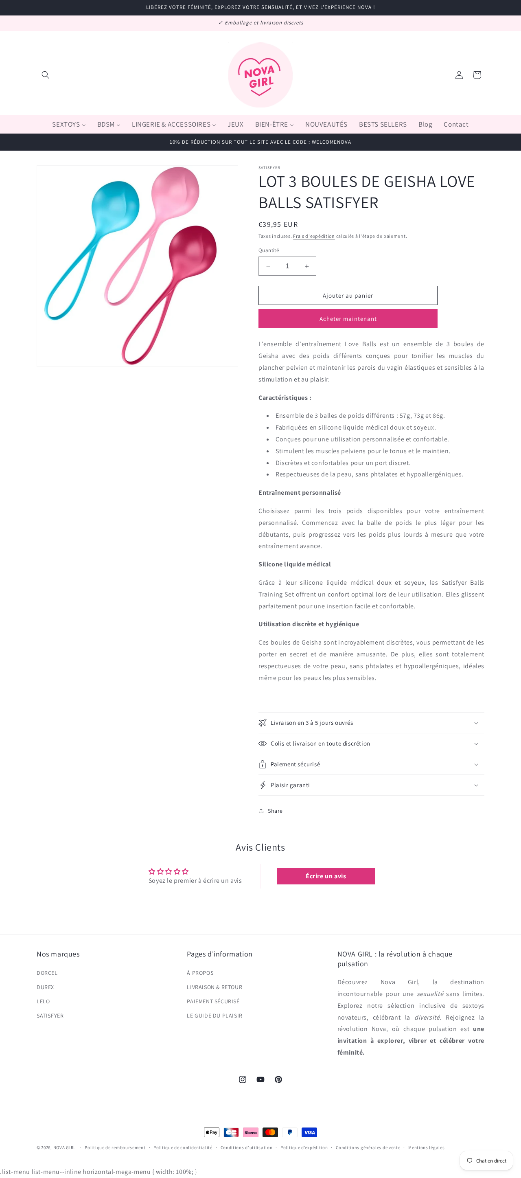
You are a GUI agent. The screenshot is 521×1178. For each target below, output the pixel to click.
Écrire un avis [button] (326, 876)
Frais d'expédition (314, 236)
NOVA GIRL (64, 1147)
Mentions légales (426, 1147)
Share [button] (275, 810)
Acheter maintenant (348, 318)
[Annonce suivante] (481, 23)
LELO (43, 1001)
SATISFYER (50, 1015)
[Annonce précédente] (39, 23)
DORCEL (47, 972)
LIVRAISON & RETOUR (214, 986)
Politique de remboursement (115, 1147)
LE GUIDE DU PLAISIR (214, 1015)
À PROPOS (200, 972)
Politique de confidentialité (182, 1147)
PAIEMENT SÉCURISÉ (213, 1001)
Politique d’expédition (304, 1147)
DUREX (45, 986)
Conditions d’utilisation (247, 1147)
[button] (46, 75)
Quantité (268, 250)
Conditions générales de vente (368, 1147)
